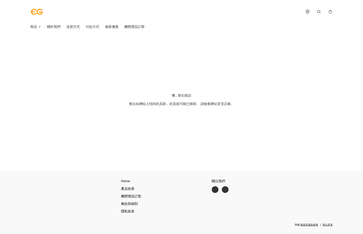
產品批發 (127, 188)
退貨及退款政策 (309, 224)
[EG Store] (37, 11)
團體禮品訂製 (134, 26)
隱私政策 (127, 211)
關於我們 (53, 26)
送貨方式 (73, 26)
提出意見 (328, 224)
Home (125, 181)
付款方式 (92, 26)
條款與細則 (129, 204)
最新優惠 (111, 26)
